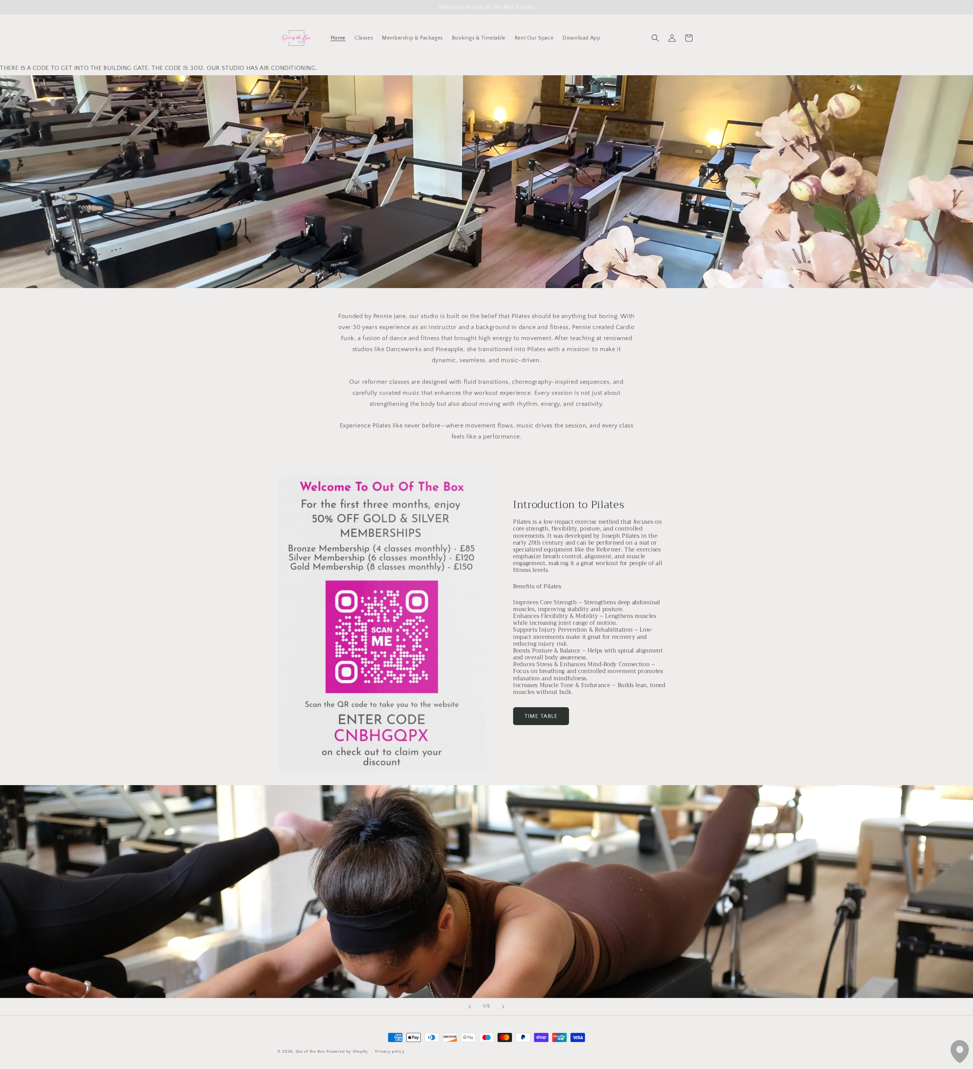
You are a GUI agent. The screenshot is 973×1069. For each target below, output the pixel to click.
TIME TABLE (541, 716)
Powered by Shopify (347, 1051)
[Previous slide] (469, 1006)
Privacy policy (389, 1051)
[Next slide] (503, 1006)
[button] (655, 38)
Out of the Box (311, 1051)
